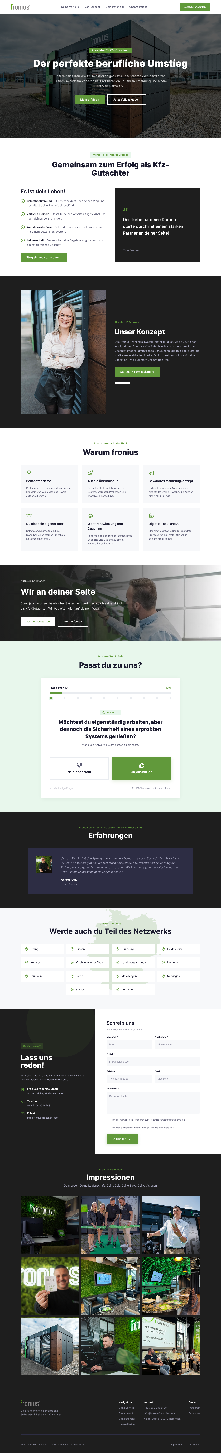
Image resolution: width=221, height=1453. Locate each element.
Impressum (176, 1444)
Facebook (194, 1413)
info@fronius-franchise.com (159, 1413)
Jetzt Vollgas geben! (126, 99)
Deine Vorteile (70, 6)
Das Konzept (92, 6)
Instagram (194, 1407)
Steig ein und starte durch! (43, 257)
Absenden (119, 1138)
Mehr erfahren (89, 99)
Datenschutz (193, 1444)
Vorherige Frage (63, 788)
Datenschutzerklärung (135, 1127)
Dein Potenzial (115, 6)
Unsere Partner (138, 6)
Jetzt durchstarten (195, 6)
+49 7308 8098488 (155, 1407)
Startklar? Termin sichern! (137, 371)
